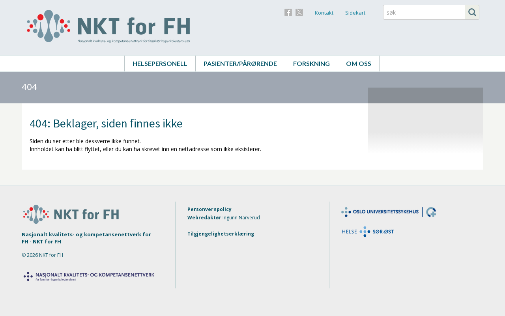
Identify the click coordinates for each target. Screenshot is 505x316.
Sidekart (355, 12)
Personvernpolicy (209, 209)
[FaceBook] (288, 11)
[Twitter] (299, 11)
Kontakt (324, 12)
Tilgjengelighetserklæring (220, 233)
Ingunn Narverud (241, 217)
